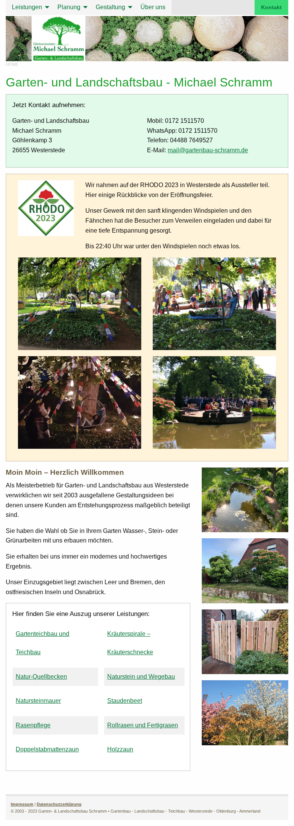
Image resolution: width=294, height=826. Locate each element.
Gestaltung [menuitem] (110, 7)
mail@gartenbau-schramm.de (208, 150)
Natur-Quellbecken (41, 676)
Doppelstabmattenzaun (47, 749)
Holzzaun (120, 749)
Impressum (22, 804)
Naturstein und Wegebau (141, 676)
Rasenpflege (33, 725)
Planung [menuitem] (68, 7)
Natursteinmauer (38, 700)
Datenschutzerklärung (59, 804)
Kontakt (271, 7)
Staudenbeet (124, 700)
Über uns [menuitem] (152, 7)
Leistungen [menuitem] (27, 7)
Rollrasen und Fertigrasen (142, 725)
